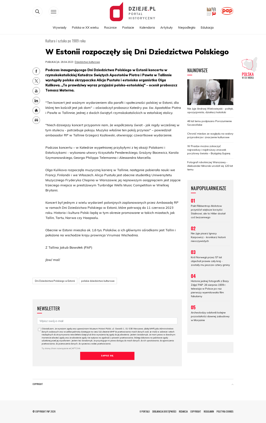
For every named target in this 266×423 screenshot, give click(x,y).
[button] (232, 385)
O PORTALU (145, 411)
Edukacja (207, 27)
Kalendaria (147, 27)
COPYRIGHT (195, 411)
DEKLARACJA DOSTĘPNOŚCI (164, 411)
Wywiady (59, 27)
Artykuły (166, 27)
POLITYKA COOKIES (225, 411)
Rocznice (110, 27)
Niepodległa (186, 27)
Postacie (128, 27)
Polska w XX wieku (85, 27)
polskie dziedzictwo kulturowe (98, 280)
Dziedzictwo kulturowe (87, 61)
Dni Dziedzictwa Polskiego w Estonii (55, 280)
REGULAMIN (209, 411)
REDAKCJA (183, 411)
